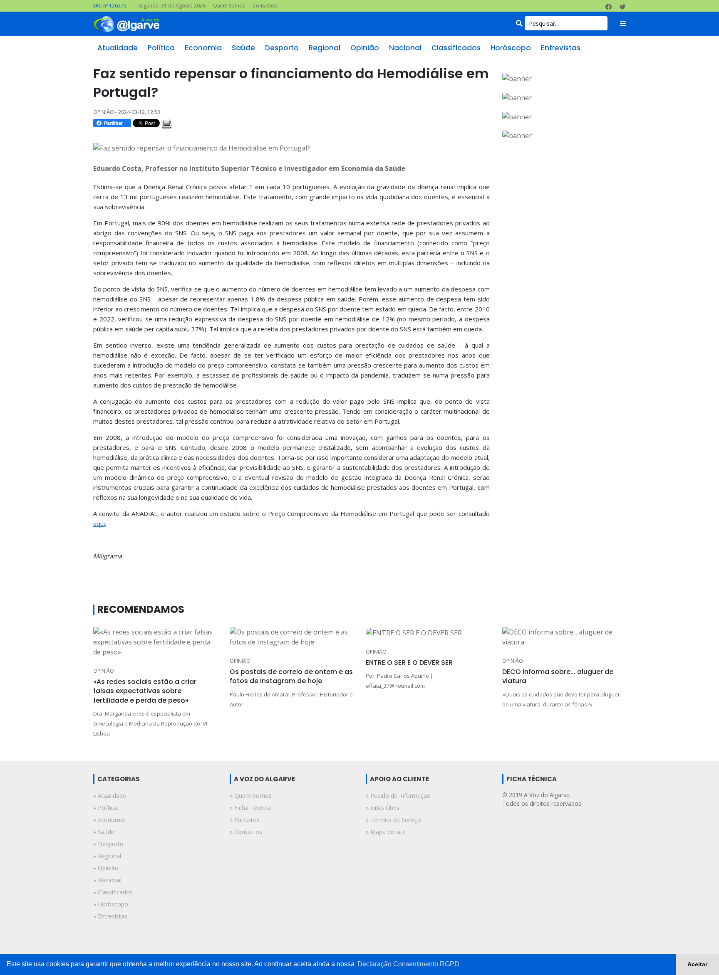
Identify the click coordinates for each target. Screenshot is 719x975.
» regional (107, 856)
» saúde (103, 832)
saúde (243, 48)
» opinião (106, 868)
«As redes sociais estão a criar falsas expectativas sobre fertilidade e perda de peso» (144, 691)
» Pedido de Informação (398, 796)
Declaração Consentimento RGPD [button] (408, 964)
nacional (405, 48)
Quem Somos (229, 5)
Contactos (265, 5)
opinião (364, 48)
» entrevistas (110, 916)
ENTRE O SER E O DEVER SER (409, 662)
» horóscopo (110, 904)
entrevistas (560, 48)
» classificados (113, 892)
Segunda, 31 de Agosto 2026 (172, 5)
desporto (282, 48)
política (161, 48)
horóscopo (511, 48)
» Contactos (246, 832)
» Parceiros (245, 820)
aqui (99, 523)
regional (324, 48)
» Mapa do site (386, 832)
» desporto (108, 844)
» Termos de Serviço (393, 820)
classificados (456, 48)
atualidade (117, 48)
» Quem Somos (251, 796)
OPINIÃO (103, 670)
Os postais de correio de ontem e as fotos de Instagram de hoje (291, 676)
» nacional (107, 880)
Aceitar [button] (697, 964)
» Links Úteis (382, 808)
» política (105, 808)
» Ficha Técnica (250, 808)
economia (203, 48)
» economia (109, 820)
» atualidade (109, 796)
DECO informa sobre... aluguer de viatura (557, 676)
